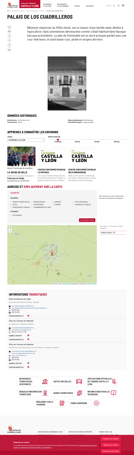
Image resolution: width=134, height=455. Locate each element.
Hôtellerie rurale (81, 202)
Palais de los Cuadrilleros (55, 11)
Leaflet (55, 284)
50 (97, 142)
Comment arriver (107, 233)
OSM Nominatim (91, 284)
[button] (124, 5)
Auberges (57, 202)
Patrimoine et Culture (18, 11)
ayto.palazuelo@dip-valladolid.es (23, 306)
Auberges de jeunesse (83, 204)
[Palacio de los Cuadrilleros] (67, 83)
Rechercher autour (87, 220)
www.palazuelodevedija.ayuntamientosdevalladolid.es (29, 308)
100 (117, 142)
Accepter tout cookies (111, 438)
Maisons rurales (39, 202)
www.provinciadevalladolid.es (21, 330)
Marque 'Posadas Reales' (21, 202)
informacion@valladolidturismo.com (23, 353)
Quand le (15, 336)
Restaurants (17, 215)
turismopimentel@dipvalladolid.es (23, 328)
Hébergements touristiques (22, 207)
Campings (57, 204)
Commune (57, 142)
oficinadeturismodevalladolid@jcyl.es (24, 351)
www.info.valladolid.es (19, 355)
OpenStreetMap (67, 284)
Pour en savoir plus (16, 316)
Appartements (39, 204)
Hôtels (15, 204)
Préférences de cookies (110, 451)
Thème (9, 137)
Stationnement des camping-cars (43, 207)
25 (77, 142)
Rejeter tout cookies (111, 445)
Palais (42, 11)
